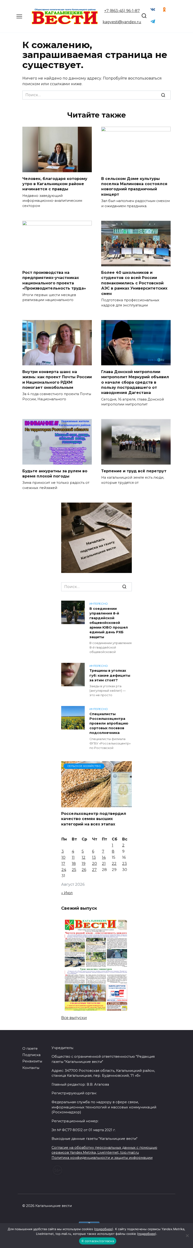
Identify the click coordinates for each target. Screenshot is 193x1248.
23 (124, 863)
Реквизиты (32, 1061)
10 (63, 857)
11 (73, 857)
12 (83, 857)
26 (84, 869)
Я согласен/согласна (97, 1241)
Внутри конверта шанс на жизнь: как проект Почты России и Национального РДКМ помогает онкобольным (57, 379)
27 (94, 869)
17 (63, 863)
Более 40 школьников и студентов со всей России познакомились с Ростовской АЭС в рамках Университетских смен (134, 283)
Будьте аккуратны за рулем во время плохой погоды (54, 473)
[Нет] (187, 1235)
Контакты (30, 1068)
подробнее (103, 1229)
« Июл (67, 893)
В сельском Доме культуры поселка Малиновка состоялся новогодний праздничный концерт (134, 186)
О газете (30, 1048)
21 (104, 863)
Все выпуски (74, 1017)
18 (74, 863)
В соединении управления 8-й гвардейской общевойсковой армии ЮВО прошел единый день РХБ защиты (108, 623)
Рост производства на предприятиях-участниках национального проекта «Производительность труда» (54, 280)
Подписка (31, 1055)
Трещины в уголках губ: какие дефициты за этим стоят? (109, 675)
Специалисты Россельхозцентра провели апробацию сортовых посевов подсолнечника (108, 723)
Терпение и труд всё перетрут (133, 471)
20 (94, 863)
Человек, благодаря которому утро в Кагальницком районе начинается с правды (54, 183)
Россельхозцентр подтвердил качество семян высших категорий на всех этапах (93, 818)
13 (94, 857)
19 (83, 863)
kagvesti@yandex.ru (122, 22)
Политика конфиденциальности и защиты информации (102, 1158)
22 (114, 863)
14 (104, 857)
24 (63, 869)
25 (74, 869)
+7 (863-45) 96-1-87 (122, 10)
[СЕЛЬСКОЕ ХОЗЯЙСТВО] (96, 804)
